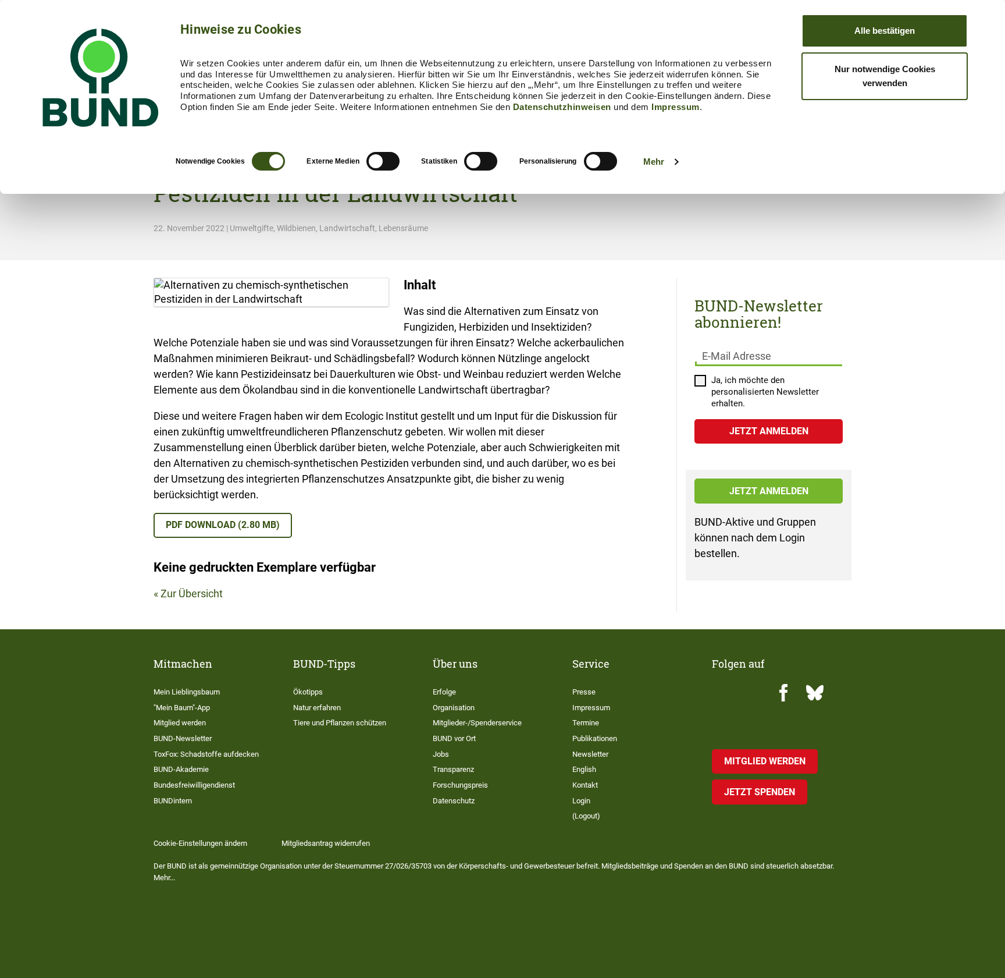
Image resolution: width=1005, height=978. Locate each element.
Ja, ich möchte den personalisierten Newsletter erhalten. (765, 392)
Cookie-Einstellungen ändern (200, 843)
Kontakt (585, 785)
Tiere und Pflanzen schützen (339, 722)
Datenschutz (454, 800)
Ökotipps (308, 692)
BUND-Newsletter (183, 738)
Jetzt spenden (759, 792)
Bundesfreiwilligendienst (194, 785)
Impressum (675, 107)
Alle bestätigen (884, 31)
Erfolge (444, 692)
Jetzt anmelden (768, 491)
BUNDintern (173, 800)
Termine (585, 722)
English (584, 769)
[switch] (383, 161)
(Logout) (586, 816)
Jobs (441, 754)
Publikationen (594, 738)
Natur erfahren (317, 707)
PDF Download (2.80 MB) (223, 524)
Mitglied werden (180, 722)
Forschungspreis (460, 785)
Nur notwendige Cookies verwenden (885, 76)
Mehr (653, 161)
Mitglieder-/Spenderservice (477, 722)
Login (581, 800)
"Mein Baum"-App (182, 707)
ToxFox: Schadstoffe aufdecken (206, 754)
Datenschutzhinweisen (562, 107)
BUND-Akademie (181, 769)
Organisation (454, 707)
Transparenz (453, 769)
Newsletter (590, 754)
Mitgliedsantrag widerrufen (325, 843)
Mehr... (164, 877)
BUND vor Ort (454, 738)
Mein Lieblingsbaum (187, 692)
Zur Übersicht (192, 593)
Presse (584, 692)
